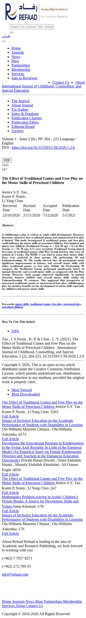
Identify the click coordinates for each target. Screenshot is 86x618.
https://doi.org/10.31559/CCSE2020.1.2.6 (43, 147)
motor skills (22, 304)
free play (57, 304)
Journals (17, 52)
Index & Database (25, 114)
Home (16, 48)
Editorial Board (23, 127)
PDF (7, 160)
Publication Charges (26, 118)
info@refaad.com (15, 574)
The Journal (20, 101)
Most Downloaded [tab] (25, 394)
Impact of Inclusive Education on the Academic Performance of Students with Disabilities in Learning (42, 423)
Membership (20, 70)
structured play (72, 304)
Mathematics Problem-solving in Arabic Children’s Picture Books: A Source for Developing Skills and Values (40, 501)
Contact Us (60, 82)
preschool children (12, 306)
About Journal (22, 105)
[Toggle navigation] (4, 41)
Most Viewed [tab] (21, 390)
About (80, 82)
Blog (15, 61)
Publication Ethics (25, 122)
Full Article (10, 416)
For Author (19, 109)
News (15, 57)
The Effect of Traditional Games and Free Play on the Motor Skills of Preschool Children (42, 404)
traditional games (40, 304)
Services (17, 74)
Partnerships (20, 65)
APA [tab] (15, 331)
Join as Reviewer (24, 78)
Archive (17, 131)
